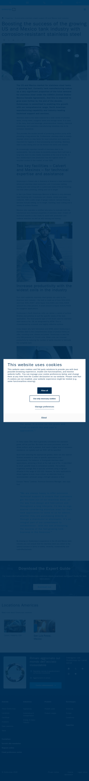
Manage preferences (44, 407)
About (44, 418)
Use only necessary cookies (44, 399)
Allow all (44, 391)
